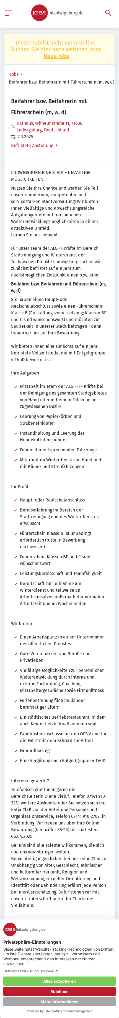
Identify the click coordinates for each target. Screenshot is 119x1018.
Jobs (14, 74)
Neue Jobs (56, 56)
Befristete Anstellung (32, 145)
